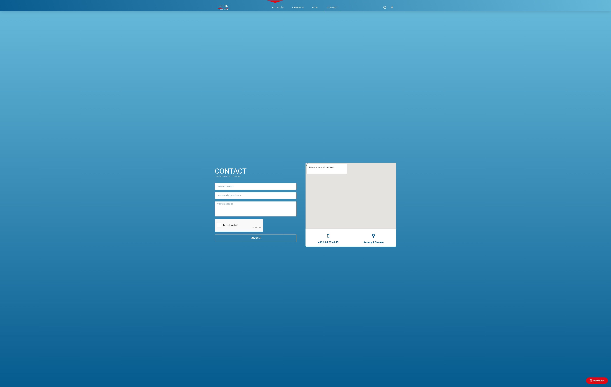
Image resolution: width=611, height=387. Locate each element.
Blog (315, 7)
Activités (278, 7)
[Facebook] (392, 7)
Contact (332, 7)
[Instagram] (385, 7)
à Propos (298, 7)
